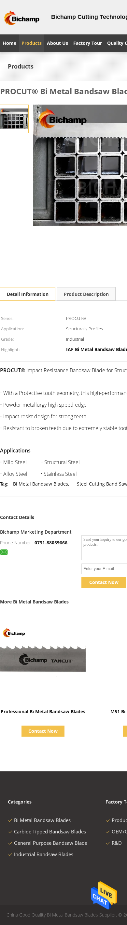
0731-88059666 (51, 542)
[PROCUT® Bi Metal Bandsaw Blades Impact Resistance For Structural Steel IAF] (14, 118)
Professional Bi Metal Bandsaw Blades (43, 711)
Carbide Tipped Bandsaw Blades (50, 831)
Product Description (86, 294)
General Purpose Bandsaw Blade (50, 843)
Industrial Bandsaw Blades (43, 854)
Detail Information (28, 294)
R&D (117, 843)
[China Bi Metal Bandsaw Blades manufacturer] (21, 17)
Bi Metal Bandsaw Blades (40, 484)
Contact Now (104, 582)
